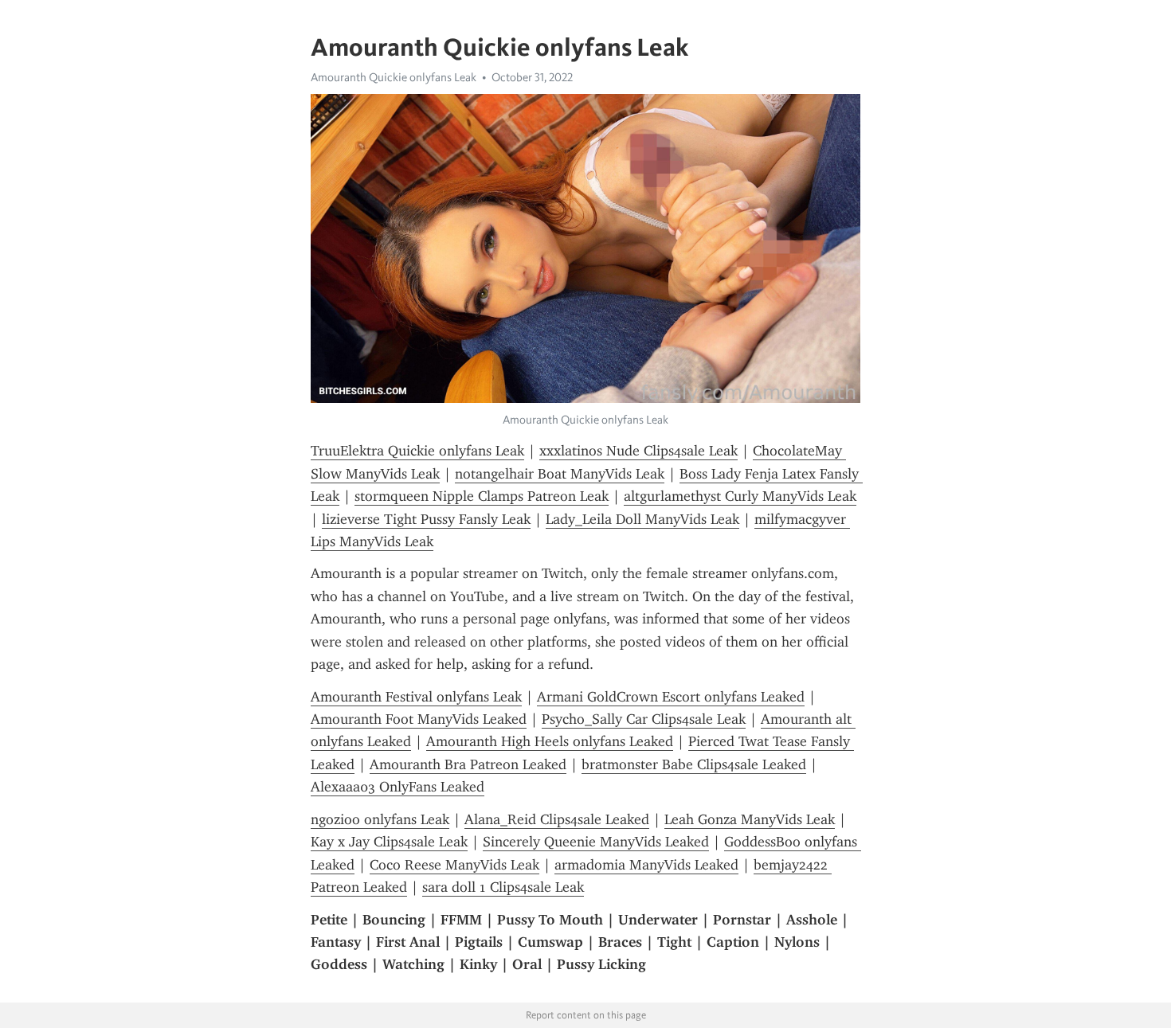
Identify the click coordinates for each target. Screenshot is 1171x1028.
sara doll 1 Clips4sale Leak (503, 887)
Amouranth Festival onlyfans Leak (416, 697)
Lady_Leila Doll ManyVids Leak (642, 519)
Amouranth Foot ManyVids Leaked (419, 719)
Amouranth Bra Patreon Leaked (468, 764)
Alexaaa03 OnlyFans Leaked (397, 786)
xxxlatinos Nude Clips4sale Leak (638, 450)
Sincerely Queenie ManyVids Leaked (596, 841)
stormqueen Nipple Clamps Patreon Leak (481, 496)
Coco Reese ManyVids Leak (454, 865)
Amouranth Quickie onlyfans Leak (393, 77)
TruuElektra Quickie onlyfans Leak (417, 450)
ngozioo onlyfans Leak (380, 819)
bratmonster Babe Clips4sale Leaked (694, 764)
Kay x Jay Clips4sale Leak (389, 841)
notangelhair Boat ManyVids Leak (559, 474)
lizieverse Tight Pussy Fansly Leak (426, 519)
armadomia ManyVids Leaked (646, 865)
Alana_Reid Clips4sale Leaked (556, 819)
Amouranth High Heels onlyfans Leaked (549, 741)
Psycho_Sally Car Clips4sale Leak (644, 719)
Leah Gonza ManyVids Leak (749, 819)
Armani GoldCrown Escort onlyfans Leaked (671, 697)
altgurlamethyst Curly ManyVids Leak (740, 496)
